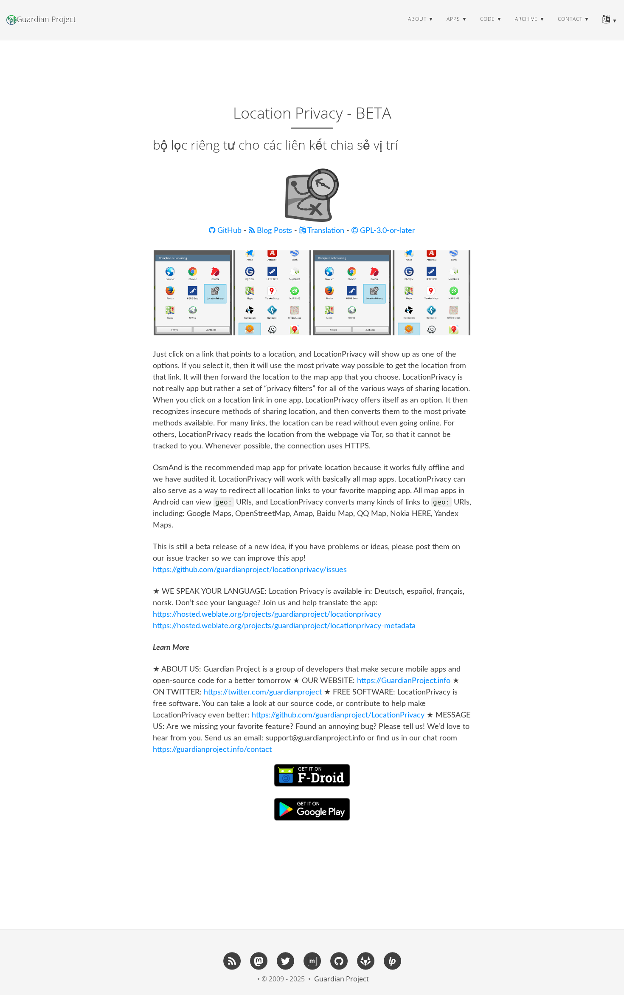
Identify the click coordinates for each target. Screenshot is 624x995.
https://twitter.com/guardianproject (263, 692)
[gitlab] (365, 960)
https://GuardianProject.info (403, 681)
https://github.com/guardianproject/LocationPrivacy (338, 715)
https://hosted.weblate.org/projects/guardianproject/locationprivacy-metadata (284, 626)
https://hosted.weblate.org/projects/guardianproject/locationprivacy (267, 614)
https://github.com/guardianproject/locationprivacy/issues (250, 570)
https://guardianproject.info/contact (212, 750)
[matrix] (312, 960)
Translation (325, 231)
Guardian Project (46, 19)
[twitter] (285, 960)
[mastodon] (258, 960)
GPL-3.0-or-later (386, 231)
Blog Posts (274, 231)
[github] (339, 960)
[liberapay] (392, 960)
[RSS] (232, 960)
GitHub (229, 231)
